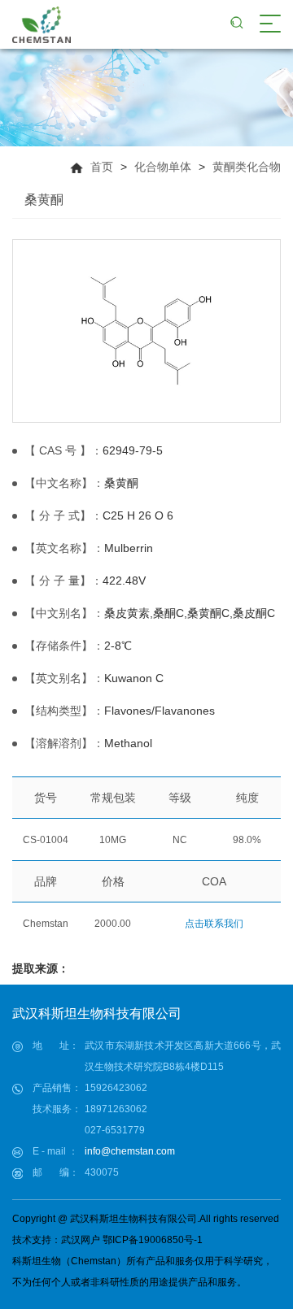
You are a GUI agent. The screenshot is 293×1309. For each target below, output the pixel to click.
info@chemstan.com (130, 1151)
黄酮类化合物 (246, 166)
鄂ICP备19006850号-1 (153, 1240)
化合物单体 (162, 166)
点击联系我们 (214, 923)
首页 (101, 166)
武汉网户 (80, 1240)
